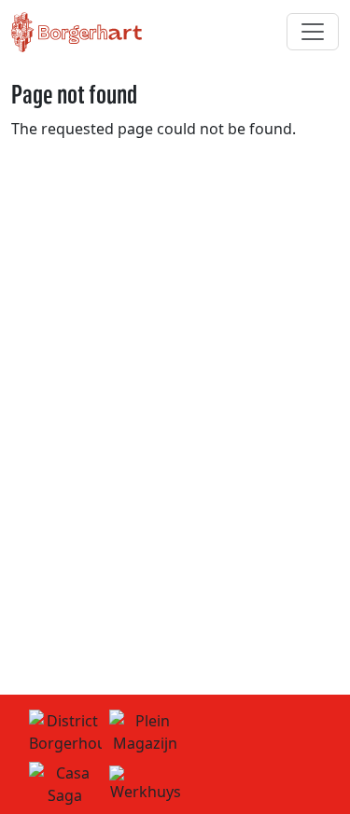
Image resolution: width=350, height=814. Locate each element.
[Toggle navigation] (313, 31)
